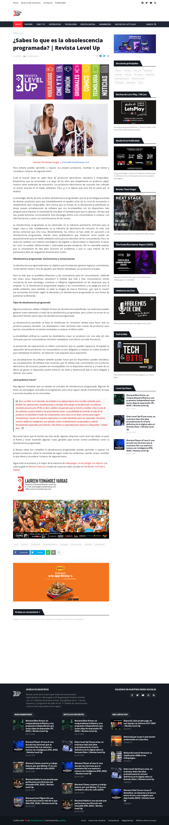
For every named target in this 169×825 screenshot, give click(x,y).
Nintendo (118, 74)
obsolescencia (76, 544)
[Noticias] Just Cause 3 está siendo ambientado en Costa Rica (139, 738)
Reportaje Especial (122, 78)
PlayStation (150, 74)
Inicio (15, 2)
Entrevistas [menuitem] (55, 24)
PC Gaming (138, 74)
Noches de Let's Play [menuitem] (125, 24)
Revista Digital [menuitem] (88, 24)
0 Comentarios (32, 56)
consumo (24, 544)
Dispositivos (35, 544)
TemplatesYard (36, 820)
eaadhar (62, 820)
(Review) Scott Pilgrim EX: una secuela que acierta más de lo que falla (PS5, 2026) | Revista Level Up (41, 801)
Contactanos (113, 820)
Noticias (128, 74)
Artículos (127, 70)
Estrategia (64, 544)
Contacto (47, 2)
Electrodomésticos (50, 544)
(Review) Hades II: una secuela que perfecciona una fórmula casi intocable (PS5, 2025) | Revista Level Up (42, 783)
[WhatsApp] (48, 552)
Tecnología (119, 82)
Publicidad (60, 2)
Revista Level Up (138, 78)
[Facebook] (101, 56)
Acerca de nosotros (31, 2)
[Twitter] (104, 56)
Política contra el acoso (146, 820)
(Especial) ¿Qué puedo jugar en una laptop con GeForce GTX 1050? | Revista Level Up (140, 723)
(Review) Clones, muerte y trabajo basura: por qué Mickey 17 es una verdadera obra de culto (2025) (41, 766)
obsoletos (88, 544)
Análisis (118, 70)
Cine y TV (137, 70)
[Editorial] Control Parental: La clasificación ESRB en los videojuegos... (138, 755)
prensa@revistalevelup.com (75, 162)
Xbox (140, 82)
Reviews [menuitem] (28, 24)
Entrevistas (148, 70)
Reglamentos (127, 820)
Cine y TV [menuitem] (40, 24)
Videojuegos (130, 82)
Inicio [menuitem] (18, 24)
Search (149, 24)
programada (99, 544)
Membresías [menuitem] (105, 24)
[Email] (108, 56)
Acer (21, 33)
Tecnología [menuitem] (71, 24)
